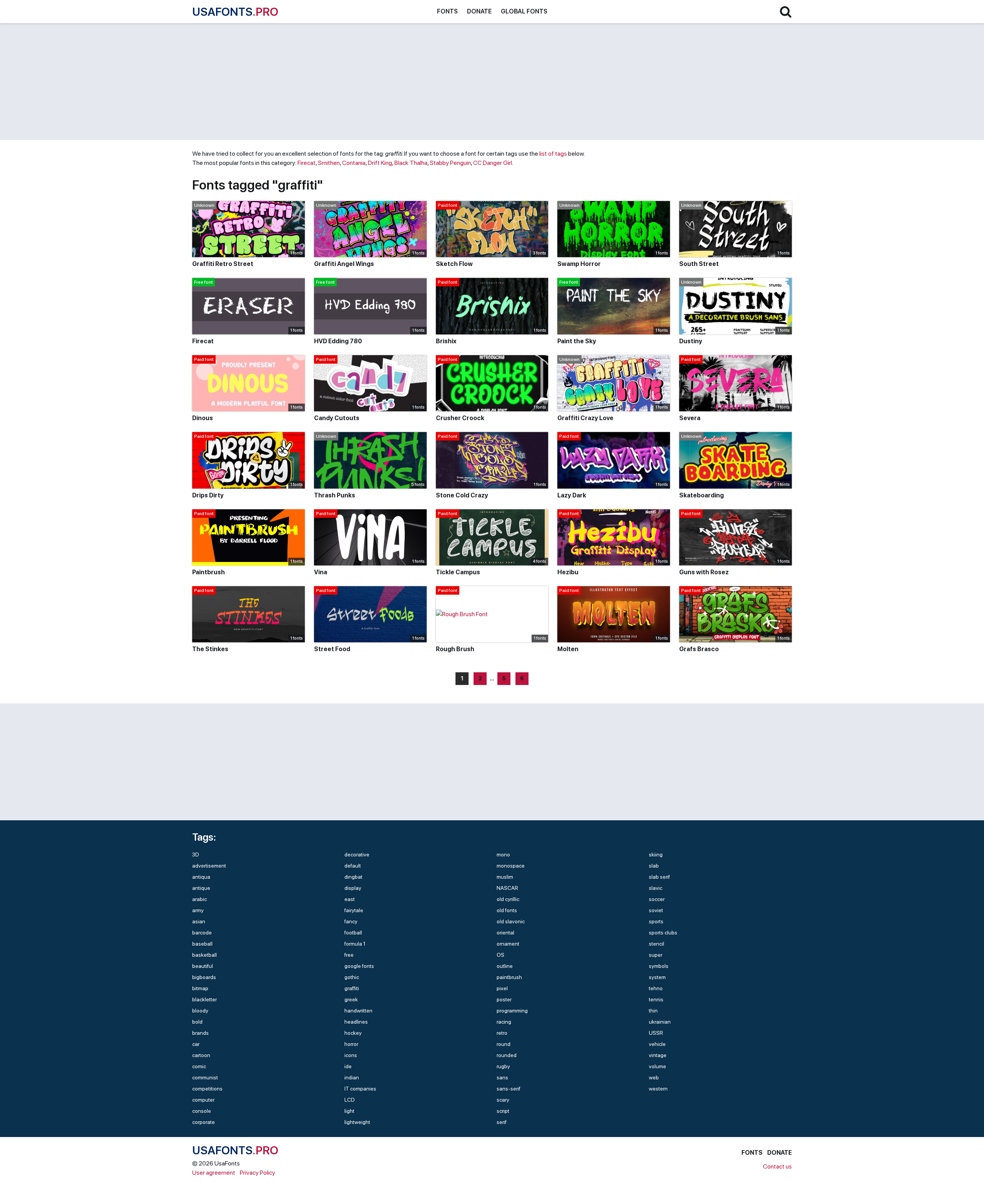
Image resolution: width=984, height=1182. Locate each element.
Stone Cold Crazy (462, 495)
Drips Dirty (208, 495)
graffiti (351, 988)
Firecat (307, 162)
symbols (658, 966)
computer (203, 1100)
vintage (658, 1055)
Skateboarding (701, 495)
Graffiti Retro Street (222, 264)
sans (502, 1077)
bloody (200, 1010)
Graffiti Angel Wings (344, 264)
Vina (320, 572)
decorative (356, 854)
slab (654, 866)
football (353, 932)
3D (195, 854)
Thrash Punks (334, 495)
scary (503, 1100)
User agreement (213, 1172)
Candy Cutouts (336, 418)
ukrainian (660, 1022)
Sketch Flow (454, 264)
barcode (202, 932)
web (654, 1077)
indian (351, 1077)
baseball (202, 944)
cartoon (201, 1055)
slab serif (659, 877)
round (503, 1044)
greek (351, 999)
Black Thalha (410, 162)
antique (201, 888)
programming (512, 1010)
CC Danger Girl (492, 162)
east (349, 899)
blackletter (204, 999)
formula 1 (355, 944)
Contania (354, 162)
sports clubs (663, 932)
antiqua (201, 877)
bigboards (204, 977)
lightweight (357, 1122)
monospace (511, 866)
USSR (656, 1033)
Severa (689, 418)
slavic (655, 888)
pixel (502, 988)
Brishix (446, 341)
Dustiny (690, 341)
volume (657, 1066)
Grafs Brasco (699, 649)
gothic (351, 977)
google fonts (359, 966)
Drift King (380, 162)
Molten (567, 649)
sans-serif (508, 1089)
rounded (507, 1055)
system (657, 977)
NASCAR (507, 888)
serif (502, 1122)
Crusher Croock (460, 418)
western (658, 1089)
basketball (204, 955)
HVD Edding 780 (338, 341)
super (655, 955)
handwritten (358, 1010)
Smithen (329, 162)
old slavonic (511, 921)
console (201, 1111)
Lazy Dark (571, 495)
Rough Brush (455, 649)
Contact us (777, 1166)
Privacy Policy (257, 1172)
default (352, 866)
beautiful (202, 966)
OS (500, 955)
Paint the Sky (576, 341)
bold (197, 1022)
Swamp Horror (579, 264)
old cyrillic (508, 899)
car (195, 1044)
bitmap (200, 988)
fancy (350, 921)
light (349, 1111)
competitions (207, 1089)
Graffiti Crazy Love (585, 418)
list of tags (553, 153)
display (352, 888)
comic (199, 1066)
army (198, 910)
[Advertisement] (422, 81)
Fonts (447, 11)
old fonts (507, 910)
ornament (508, 944)
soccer (657, 899)
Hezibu (567, 572)
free (349, 955)
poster (504, 999)
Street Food (332, 649)
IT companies (360, 1089)
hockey (353, 1033)
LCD (349, 1100)
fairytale (353, 910)
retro (502, 1033)
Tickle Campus (458, 572)
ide (348, 1066)
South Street (699, 264)
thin (653, 1010)
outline (505, 966)
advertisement (209, 866)
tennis (656, 999)
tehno (656, 988)
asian (198, 921)
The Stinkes (210, 649)
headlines (356, 1022)
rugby (503, 1066)
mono (503, 854)
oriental (505, 932)
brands (200, 1033)
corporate (203, 1122)
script (503, 1111)
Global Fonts (524, 11)
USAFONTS (235, 11)
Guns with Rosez (704, 572)
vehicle (657, 1044)
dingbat (353, 877)
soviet (656, 910)
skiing (656, 854)
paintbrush (509, 977)
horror (351, 1044)
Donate (479, 11)
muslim (505, 877)
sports (656, 921)
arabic (199, 899)
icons (350, 1055)
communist (205, 1077)
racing (504, 1022)
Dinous (202, 418)
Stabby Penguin (450, 162)
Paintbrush (208, 572)
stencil (656, 944)
